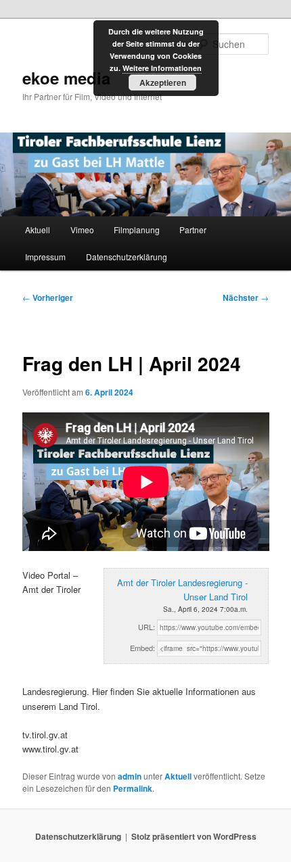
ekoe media (66, 77)
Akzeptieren (162, 82)
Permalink (132, 788)
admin (129, 776)
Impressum (45, 256)
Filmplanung (137, 229)
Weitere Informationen (162, 68)
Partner (192, 229)
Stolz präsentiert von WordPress (193, 836)
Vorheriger (47, 297)
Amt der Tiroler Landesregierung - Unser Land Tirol (182, 589)
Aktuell (37, 229)
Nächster (246, 297)
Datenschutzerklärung (126, 256)
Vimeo (82, 229)
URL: (146, 626)
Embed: (142, 647)
